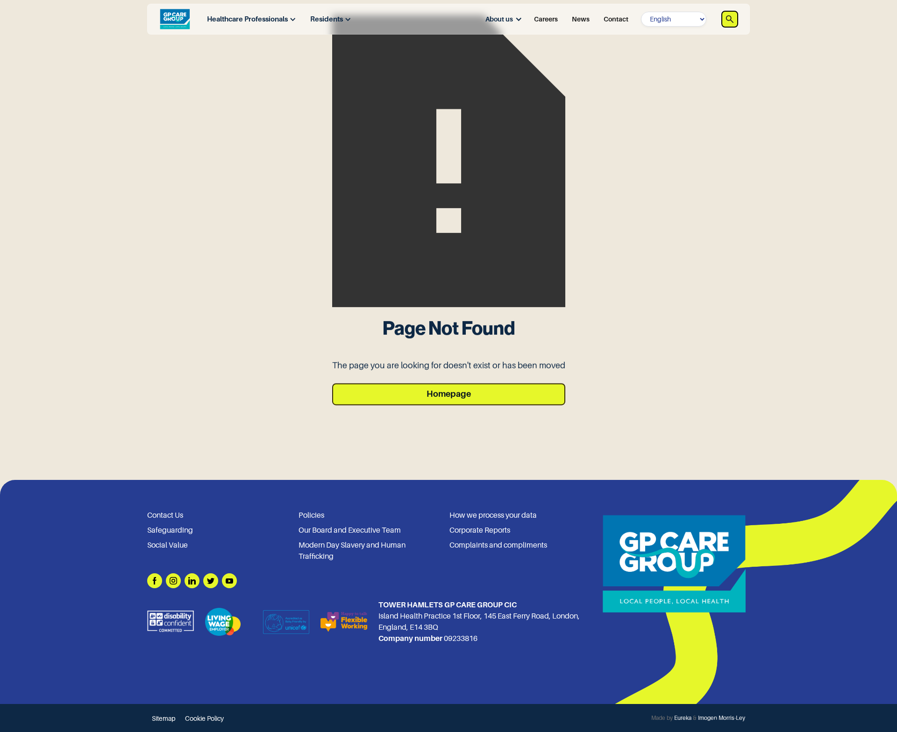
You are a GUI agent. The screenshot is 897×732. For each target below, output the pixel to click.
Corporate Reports (479, 530)
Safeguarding (170, 530)
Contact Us (165, 515)
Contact (616, 19)
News (581, 19)
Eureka (682, 718)
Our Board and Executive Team (350, 530)
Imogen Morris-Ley (721, 718)
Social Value (167, 545)
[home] (175, 19)
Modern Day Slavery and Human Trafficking (352, 551)
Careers (546, 19)
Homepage (449, 394)
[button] (249, 19)
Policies (311, 515)
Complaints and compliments (498, 545)
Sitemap (164, 718)
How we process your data (493, 515)
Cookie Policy (204, 718)
